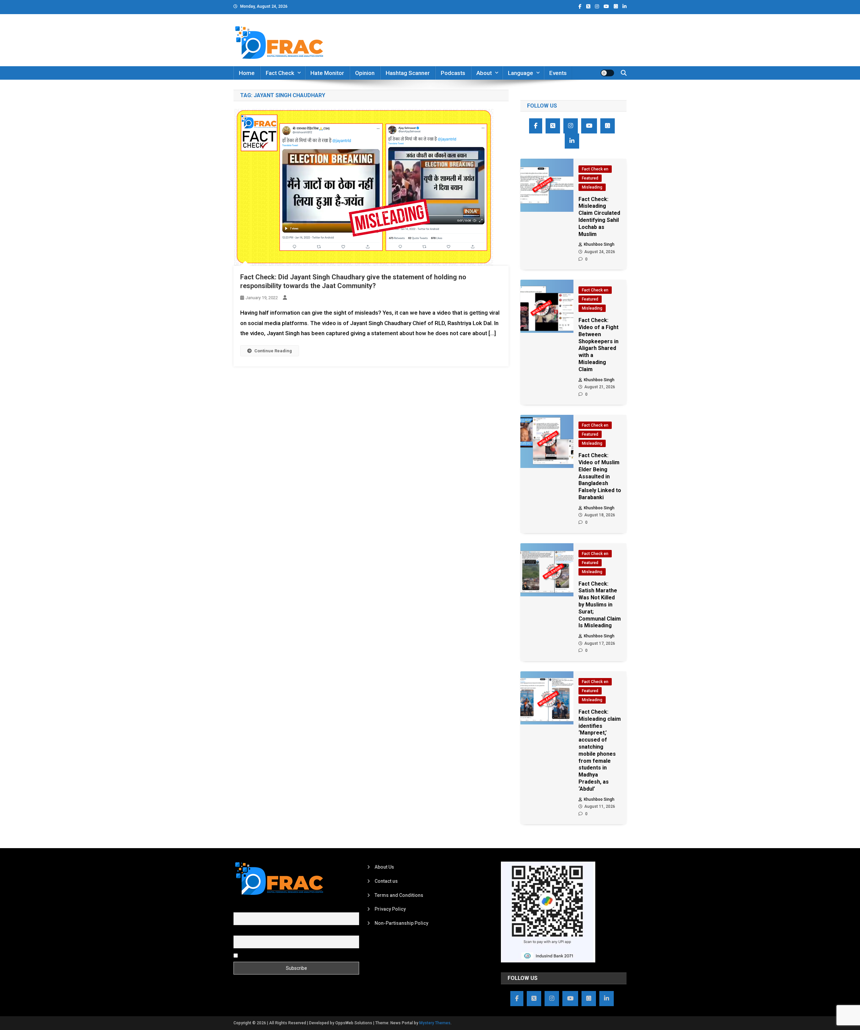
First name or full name (258, 908)
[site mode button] (607, 73)
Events (558, 73)
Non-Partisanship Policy (401, 923)
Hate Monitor (327, 73)
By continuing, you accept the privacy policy (286, 955)
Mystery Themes (434, 1023)
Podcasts (453, 73)
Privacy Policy (390, 909)
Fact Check (280, 73)
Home (247, 73)
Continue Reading (273, 350)
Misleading (592, 187)
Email (239, 932)
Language (520, 73)
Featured (590, 178)
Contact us (386, 881)
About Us (384, 867)
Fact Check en (595, 169)
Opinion (365, 73)
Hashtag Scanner (408, 73)
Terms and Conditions (399, 895)
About (484, 73)
